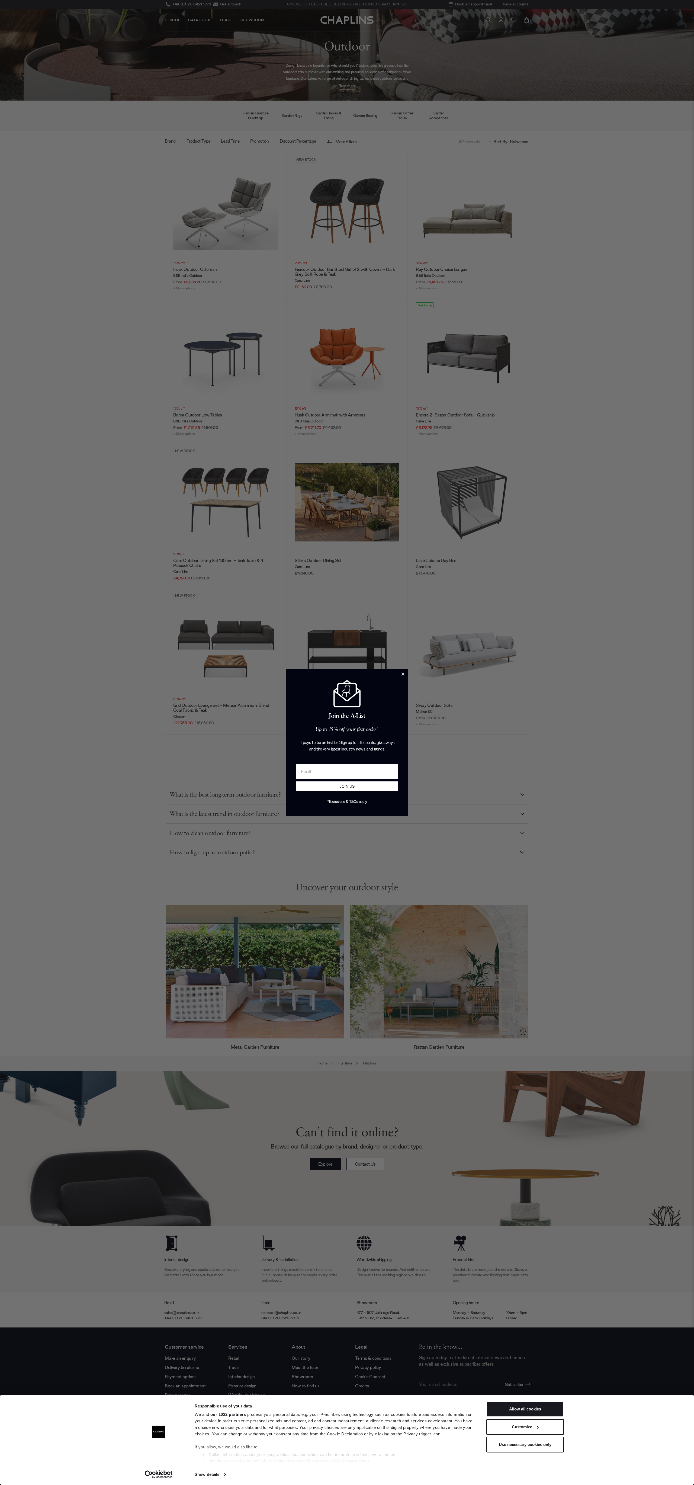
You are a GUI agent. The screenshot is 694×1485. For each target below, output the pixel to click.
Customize (522, 1427)
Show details (207, 1474)
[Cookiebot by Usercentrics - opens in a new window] (158, 1474)
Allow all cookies (525, 1409)
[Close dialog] (403, 674)
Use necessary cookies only (525, 1444)
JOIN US (347, 786)
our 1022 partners (228, 1414)
